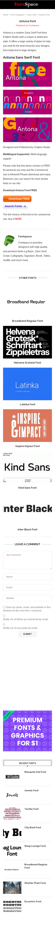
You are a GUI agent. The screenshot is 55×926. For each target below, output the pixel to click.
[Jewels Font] (12, 795)
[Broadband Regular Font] (27, 300)
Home (5, 15)
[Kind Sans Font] (27, 467)
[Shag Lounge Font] (12, 850)
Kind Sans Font (27, 487)
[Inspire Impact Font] (27, 425)
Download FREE (19, 198)
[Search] (51, 4)
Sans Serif (32, 15)
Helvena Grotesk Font (27, 362)
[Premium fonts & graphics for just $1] (27, 712)
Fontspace (34, 25)
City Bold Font (32, 827)
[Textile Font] (12, 813)
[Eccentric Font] (12, 906)
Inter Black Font (27, 529)
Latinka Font (27, 404)
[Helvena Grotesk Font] (27, 342)
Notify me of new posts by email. (20, 628)
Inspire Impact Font (27, 446)
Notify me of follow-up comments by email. (26, 619)
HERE (18, 219)
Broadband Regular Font (27, 320)
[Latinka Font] (27, 384)
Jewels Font (31, 790)
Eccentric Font (32, 901)
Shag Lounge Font (35, 846)
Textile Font (31, 809)
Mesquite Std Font (35, 772)
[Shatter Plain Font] (12, 887)
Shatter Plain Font (35, 883)
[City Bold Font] (12, 832)
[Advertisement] (27, 673)
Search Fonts (13, 206)
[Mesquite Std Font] (12, 776)
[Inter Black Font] (27, 509)
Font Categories (18, 15)
